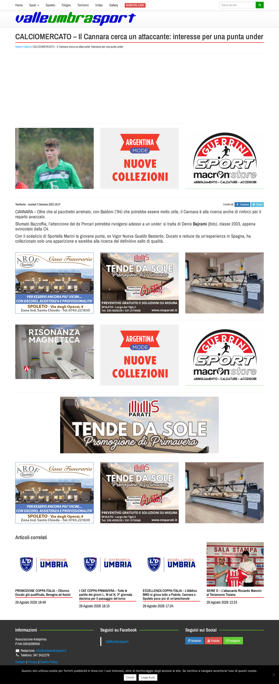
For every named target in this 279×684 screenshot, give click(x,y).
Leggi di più (148, 677)
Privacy (32, 661)
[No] (273, 674)
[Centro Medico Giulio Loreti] (54, 352)
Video (99, 5)
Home (19, 5)
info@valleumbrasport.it (51, 650)
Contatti (20, 661)
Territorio (83, 5)
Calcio (27, 47)
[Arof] (54, 282)
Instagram (234, 641)
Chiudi (130, 677)
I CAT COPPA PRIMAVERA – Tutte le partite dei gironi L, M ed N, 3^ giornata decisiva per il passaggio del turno (105, 594)
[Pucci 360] (224, 282)
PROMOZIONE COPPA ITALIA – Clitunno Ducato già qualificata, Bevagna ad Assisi (43, 592)
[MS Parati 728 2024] (139, 425)
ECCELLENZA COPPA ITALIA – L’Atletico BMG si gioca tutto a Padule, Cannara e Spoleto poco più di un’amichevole (170, 594)
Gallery (113, 5)
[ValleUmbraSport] (75, 19)
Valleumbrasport (117, 641)
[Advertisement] (139, 88)
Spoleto (50, 5)
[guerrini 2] (224, 158)
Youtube (214, 641)
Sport (33, 5)
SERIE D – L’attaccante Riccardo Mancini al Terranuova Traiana (234, 592)
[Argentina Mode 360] (139, 158)
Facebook (195, 641)
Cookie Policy (49, 661)
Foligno (66, 5)
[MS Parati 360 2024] (139, 282)
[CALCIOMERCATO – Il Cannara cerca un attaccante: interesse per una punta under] (54, 158)
